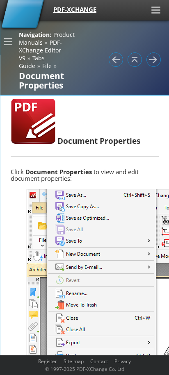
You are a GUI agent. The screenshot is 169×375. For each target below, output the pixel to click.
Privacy (122, 361)
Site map (74, 361)
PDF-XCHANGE (74, 9)
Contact (99, 361)
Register (47, 361)
